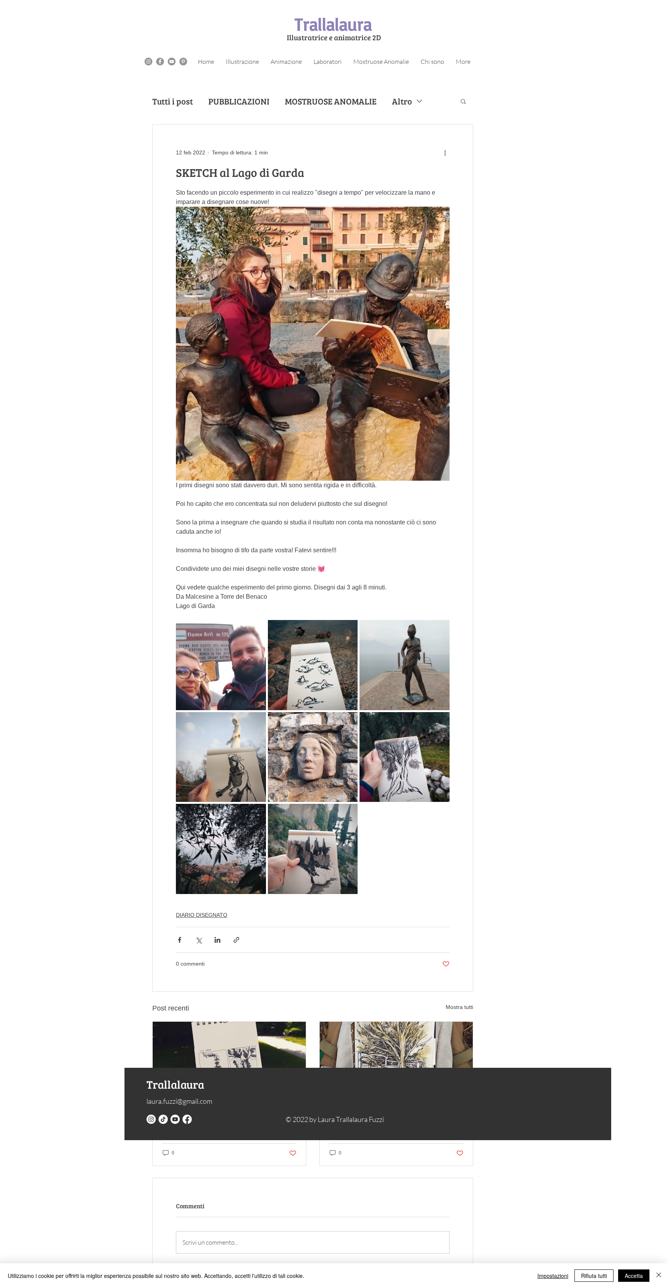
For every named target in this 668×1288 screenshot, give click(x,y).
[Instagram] (151, 1119)
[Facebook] (187, 1119)
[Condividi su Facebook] (179, 940)
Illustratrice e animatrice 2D (334, 37)
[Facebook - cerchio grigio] (160, 61)
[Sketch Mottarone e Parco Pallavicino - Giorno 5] (396, 1065)
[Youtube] (175, 1119)
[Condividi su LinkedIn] (217, 940)
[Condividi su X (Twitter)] (198, 940)
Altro (402, 101)
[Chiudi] (658, 1275)
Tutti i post (172, 101)
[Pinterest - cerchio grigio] (183, 61)
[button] (463, 101)
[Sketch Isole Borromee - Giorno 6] (229, 1065)
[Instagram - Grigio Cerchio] (148, 61)
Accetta (634, 1275)
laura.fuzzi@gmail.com (179, 1101)
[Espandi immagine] (221, 665)
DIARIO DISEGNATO (201, 915)
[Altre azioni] (445, 152)
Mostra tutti (459, 1007)
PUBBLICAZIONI (238, 101)
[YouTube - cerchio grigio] (172, 61)
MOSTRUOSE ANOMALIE (331, 101)
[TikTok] (163, 1119)
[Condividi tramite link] (236, 940)
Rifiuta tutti (594, 1275)
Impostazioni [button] (552, 1275)
